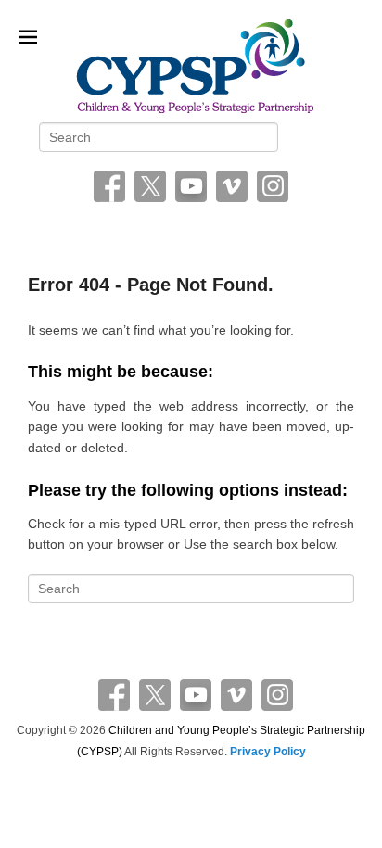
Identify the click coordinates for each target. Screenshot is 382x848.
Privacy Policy (268, 751)
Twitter (150, 186)
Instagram (272, 186)
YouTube (191, 186)
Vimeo (232, 186)
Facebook (109, 186)
